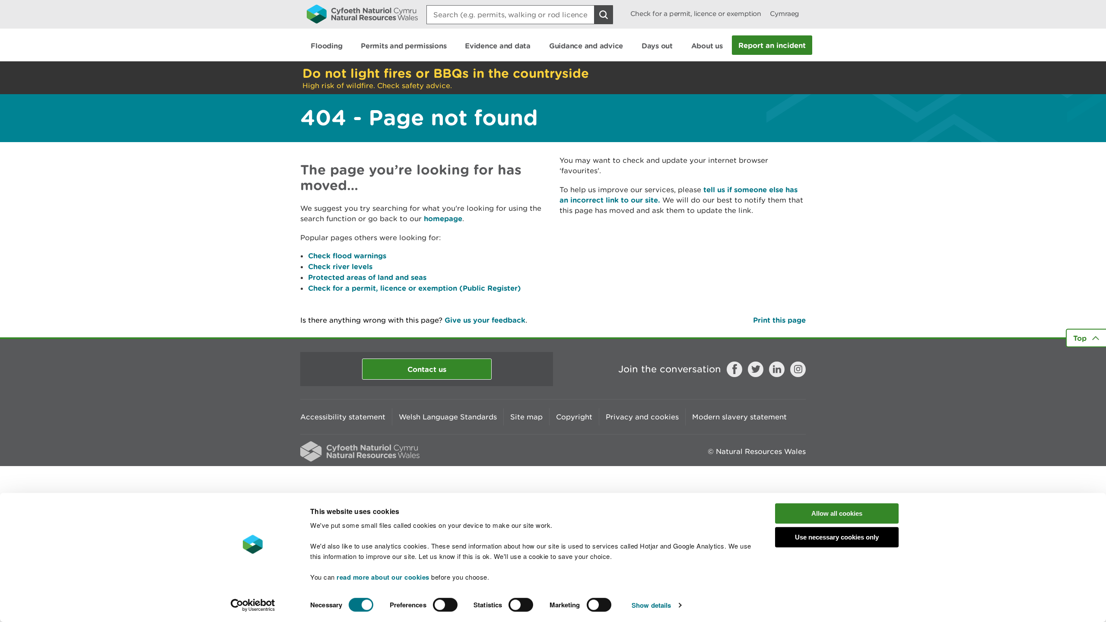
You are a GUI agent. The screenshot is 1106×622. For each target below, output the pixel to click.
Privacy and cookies (642, 417)
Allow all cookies (836, 513)
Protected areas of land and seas (367, 277)
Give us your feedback (485, 320)
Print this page (779, 320)
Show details (651, 605)
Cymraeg (784, 14)
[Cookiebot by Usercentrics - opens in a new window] (253, 605)
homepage (443, 218)
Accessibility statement (342, 417)
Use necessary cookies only (837, 537)
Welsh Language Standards (448, 417)
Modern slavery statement (739, 417)
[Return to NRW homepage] (362, 14)
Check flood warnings (347, 255)
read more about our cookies (383, 577)
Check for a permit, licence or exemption (695, 14)
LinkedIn (777, 369)
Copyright (574, 417)
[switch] (445, 605)
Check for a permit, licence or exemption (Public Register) (414, 288)
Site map (526, 417)
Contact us (426, 369)
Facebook (734, 369)
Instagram (798, 369)
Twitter (755, 369)
